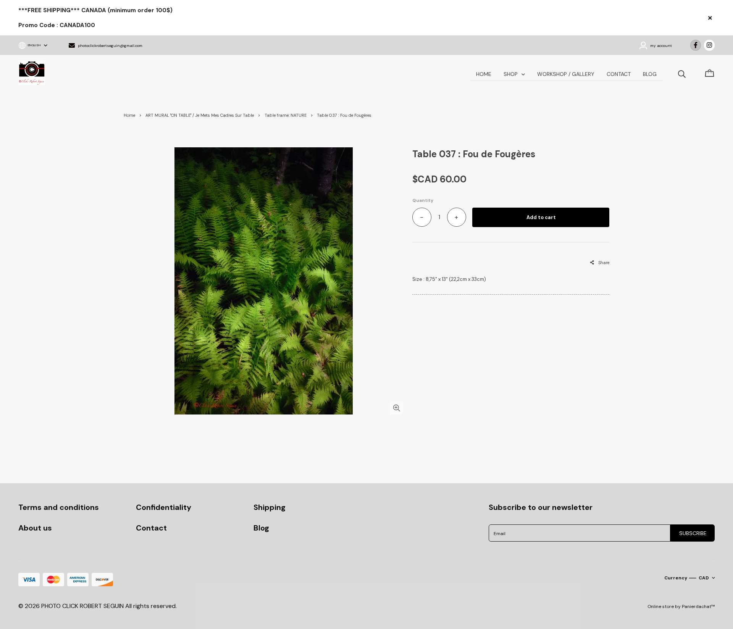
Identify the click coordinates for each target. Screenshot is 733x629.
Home (129, 115)
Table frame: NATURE (286, 115)
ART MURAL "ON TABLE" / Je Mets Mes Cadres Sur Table (199, 115)
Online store (660, 606)
